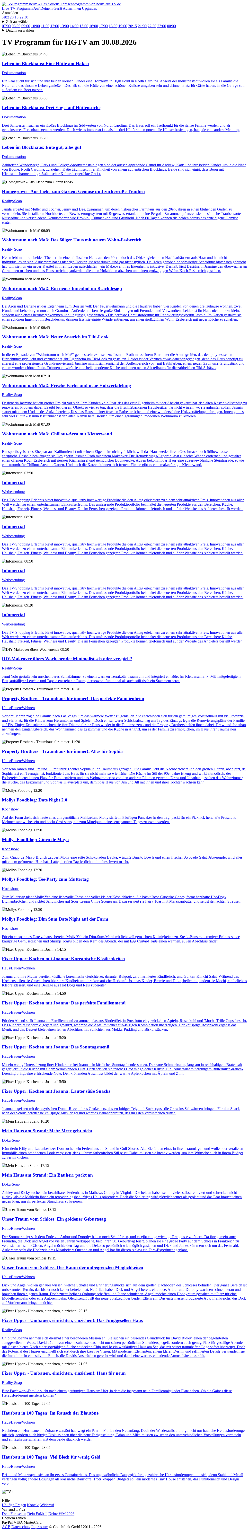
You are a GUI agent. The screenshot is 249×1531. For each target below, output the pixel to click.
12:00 (54, 26)
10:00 (35, 26)
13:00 (64, 26)
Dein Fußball (37, 1514)
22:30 (23, 17)
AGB (6, 1527)
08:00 (16, 26)
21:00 (142, 26)
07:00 (6, 26)
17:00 (103, 26)
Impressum (39, 1527)
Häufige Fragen (14, 1505)
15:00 (84, 26)
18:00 (113, 26)
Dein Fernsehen (14, 1514)
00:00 (171, 26)
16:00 (93, 26)
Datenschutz (20, 1527)
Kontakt (33, 1505)
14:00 (74, 26)
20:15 (14, 17)
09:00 (25, 26)
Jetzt (5, 17)
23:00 (161, 26)
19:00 (122, 26)
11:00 (45, 26)
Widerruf (47, 1505)
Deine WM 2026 (61, 1514)
